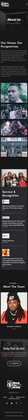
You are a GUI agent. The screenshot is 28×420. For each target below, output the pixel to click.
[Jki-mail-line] (21, 403)
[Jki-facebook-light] (16, 403)
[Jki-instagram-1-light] (7, 403)
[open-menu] (26, 4)
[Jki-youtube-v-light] (11, 403)
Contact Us (15, 363)
